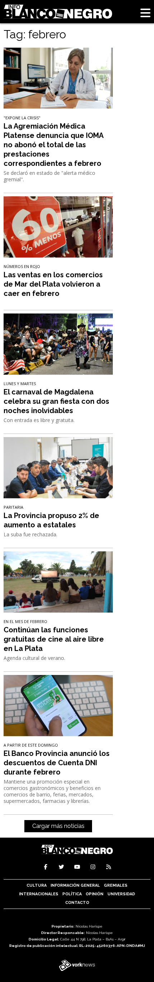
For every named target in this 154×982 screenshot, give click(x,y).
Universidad (121, 894)
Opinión (95, 894)
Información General (75, 885)
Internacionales (38, 894)
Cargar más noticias (58, 826)
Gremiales (115, 885)
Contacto (77, 902)
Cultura (37, 885)
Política (72, 894)
